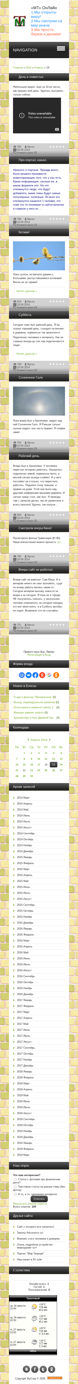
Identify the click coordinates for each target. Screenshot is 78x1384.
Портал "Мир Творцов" (30, 1253)
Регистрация (34, 654)
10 (38, 758)
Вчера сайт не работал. (36, 569)
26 (53, 770)
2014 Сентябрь (26, 833)
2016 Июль (23, 964)
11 (46, 758)
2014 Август (24, 827)
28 (17, 776)
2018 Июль (23, 1107)
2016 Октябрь (25, 982)
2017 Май (22, 1023)
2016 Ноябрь (24, 988)
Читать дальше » (26, 291)
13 (61, 758)
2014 (28, 67)
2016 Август (24, 970)
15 (24, 764)
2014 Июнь (23, 815)
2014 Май (22, 809)
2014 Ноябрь (24, 845)
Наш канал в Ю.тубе (29, 1259)
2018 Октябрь (25, 1125)
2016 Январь (24, 928)
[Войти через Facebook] (35, 675)
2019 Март (23, 1154)
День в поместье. (31, 77)
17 (38, 764)
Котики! (24, 232)
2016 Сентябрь (26, 976)
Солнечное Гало (31, 377)
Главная (18, 67)
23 (31, 770)
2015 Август (24, 898)
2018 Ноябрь (24, 1131)
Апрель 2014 (39, 740)
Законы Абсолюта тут (30, 1232)
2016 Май (22, 952)
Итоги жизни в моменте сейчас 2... (35, 707)
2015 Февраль (25, 863)
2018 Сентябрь (26, 1119)
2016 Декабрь (25, 994)
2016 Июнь (23, 958)
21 (17, 770)
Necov (31, 146)
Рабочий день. (29, 456)
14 (17, 764)
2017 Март (23, 1012)
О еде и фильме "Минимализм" (33, 697)
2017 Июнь (23, 1029)
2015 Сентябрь (26, 904)
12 (53, 758)
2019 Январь (24, 1142)
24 (38, 770)
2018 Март (23, 1083)
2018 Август (24, 1113)
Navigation (25, 50)
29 (24, 776)
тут (59, 542)
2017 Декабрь (25, 1065)
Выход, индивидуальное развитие (34, 702)
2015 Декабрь (25, 922)
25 (46, 770)
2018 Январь (24, 1071)
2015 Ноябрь (24, 916)
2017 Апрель (24, 1017)
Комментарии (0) (27, 152)
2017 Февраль (25, 1006)
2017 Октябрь (25, 1053)
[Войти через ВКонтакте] (29, 675)
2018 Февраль (25, 1077)
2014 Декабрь (25, 851)
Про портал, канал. (33, 160)
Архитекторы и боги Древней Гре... (35, 717)
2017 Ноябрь (24, 1059)
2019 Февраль (25, 1148)
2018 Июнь (23, 1101)
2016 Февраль (25, 934)
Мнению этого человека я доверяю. (38, 1238)
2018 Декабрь (25, 1137)
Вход (48, 654)
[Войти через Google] (49, 675)
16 (31, 764)
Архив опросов (38, 1203)
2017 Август (24, 1041)
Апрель (38, 67)
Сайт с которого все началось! (35, 1226)
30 (31, 776)
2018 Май (22, 1095)
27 (61, 770)
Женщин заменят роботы (29, 712)
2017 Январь (24, 1000)
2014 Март (23, 797)
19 (53, 764)
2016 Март (23, 940)
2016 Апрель (24, 946)
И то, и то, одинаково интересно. (38, 1194)
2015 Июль (23, 892)
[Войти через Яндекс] (42, 675)
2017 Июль (23, 1035)
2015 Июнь (23, 886)
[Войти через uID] (22, 675)
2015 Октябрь (25, 910)
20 (61, 764)
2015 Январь (24, 857)
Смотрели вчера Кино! (35, 528)
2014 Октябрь (25, 839)
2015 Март (23, 869)
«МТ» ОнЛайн (44, 8)
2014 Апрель (24, 803)
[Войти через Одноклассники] (56, 675)
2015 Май (22, 881)
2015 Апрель (24, 875)
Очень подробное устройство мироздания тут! (35, 1246)
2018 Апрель (24, 1089)
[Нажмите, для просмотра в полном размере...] (41, 270)
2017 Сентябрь (26, 1047)
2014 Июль (23, 821)
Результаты (20, 1203)
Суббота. (25, 315)
